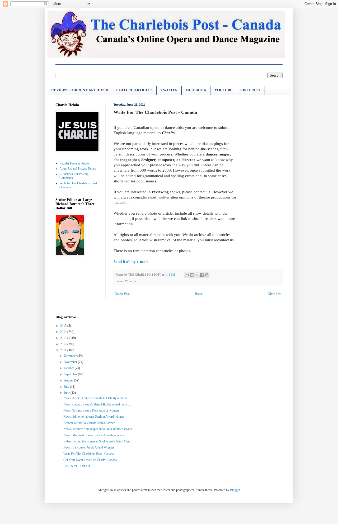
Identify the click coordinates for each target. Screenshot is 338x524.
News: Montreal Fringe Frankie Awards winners (93, 435)
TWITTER (169, 90)
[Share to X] (196, 274)
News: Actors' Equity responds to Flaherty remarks (95, 398)
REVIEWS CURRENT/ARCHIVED (79, 90)
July (67, 387)
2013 (63, 338)
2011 (63, 350)
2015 (63, 326)
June (67, 393)
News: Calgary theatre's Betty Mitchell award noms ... (97, 404)
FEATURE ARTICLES (134, 90)
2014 (63, 332)
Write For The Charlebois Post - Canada (88, 454)
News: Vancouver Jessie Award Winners (88, 447)
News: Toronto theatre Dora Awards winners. (91, 410)
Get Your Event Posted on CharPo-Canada (90, 460)
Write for (130, 281)
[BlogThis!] (191, 274)
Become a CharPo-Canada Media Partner (89, 423)
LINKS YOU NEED (76, 466)
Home (199, 294)
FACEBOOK (196, 90)
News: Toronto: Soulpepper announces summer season (97, 429)
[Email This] (186, 274)
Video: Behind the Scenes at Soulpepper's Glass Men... (97, 441)
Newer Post (122, 294)
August (69, 380)
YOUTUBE (223, 90)
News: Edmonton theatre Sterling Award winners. (94, 416)
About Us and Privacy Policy (77, 169)
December (70, 356)
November (71, 362)
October (69, 368)
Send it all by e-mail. (131, 261)
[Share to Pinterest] (206, 274)
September (71, 374)
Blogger (235, 490)
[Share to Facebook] (201, 274)
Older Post (274, 294)
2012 (63, 344)
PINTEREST (250, 90)
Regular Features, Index (74, 163)
